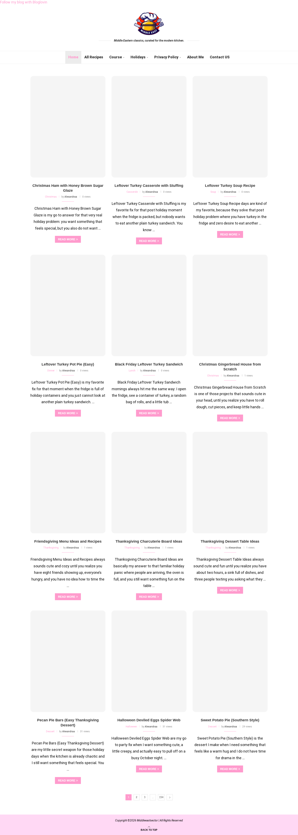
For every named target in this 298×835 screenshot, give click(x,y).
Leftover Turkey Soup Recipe (230, 186)
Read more (66, 239)
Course (115, 57)
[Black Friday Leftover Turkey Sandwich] (149, 305)
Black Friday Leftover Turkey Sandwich (149, 364)
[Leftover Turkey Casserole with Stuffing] (149, 126)
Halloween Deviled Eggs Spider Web (148, 720)
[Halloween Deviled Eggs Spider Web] (149, 661)
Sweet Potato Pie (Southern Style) (230, 720)
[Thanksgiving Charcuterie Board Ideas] (149, 482)
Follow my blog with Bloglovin (23, 2)
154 (161, 797)
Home (73, 57)
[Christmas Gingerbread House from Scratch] (230, 305)
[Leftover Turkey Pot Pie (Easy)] (67, 305)
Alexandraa (70, 196)
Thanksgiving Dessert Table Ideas (230, 541)
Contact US (220, 57)
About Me (195, 57)
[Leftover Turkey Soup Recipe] (230, 126)
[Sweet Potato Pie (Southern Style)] (230, 661)
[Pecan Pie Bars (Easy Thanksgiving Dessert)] (67, 661)
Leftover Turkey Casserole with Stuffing (149, 186)
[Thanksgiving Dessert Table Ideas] (230, 482)
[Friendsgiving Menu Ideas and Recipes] (67, 482)
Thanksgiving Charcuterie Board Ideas (149, 541)
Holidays (138, 57)
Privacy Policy (166, 57)
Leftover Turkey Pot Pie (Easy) (68, 364)
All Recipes (93, 57)
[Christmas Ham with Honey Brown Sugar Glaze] (67, 126)
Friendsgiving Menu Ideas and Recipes (68, 541)
